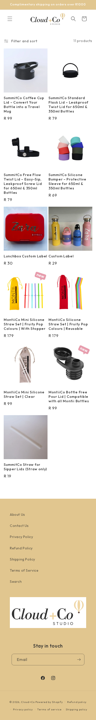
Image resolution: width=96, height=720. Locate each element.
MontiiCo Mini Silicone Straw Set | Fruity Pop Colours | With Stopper (25, 324)
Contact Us (19, 525)
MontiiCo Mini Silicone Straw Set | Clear (24, 394)
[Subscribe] (78, 659)
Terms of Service (24, 570)
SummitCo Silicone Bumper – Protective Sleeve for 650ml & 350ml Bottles (67, 181)
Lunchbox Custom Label (25, 256)
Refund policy (77, 702)
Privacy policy (23, 709)
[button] (9, 18)
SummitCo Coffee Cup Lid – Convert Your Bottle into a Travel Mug (24, 104)
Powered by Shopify (49, 701)
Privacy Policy (21, 537)
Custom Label (61, 256)
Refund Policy (21, 548)
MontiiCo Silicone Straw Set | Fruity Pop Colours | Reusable (68, 324)
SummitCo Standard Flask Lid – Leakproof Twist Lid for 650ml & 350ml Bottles (68, 104)
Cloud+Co (28, 701)
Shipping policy (76, 709)
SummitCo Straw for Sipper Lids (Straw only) (25, 466)
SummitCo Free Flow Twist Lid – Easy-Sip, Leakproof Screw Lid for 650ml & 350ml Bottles (23, 184)
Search (16, 581)
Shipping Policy (22, 559)
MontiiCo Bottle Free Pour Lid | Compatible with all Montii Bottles (68, 396)
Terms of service (49, 709)
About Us (17, 514)
